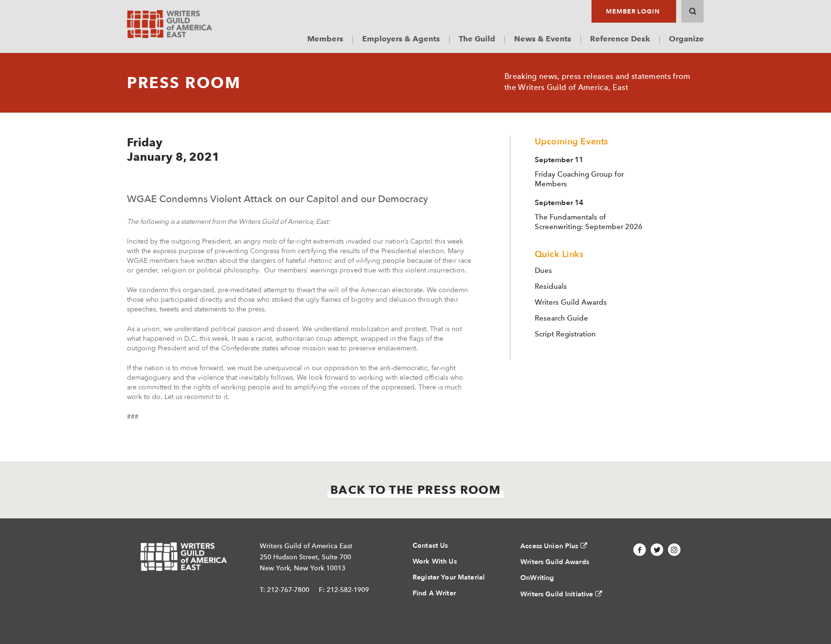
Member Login (633, 11)
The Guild (477, 38)
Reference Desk (620, 38)
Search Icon (692, 11)
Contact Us (430, 545)
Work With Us (435, 561)
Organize (686, 38)
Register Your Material (449, 577)
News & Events (542, 38)
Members (325, 38)
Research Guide (561, 318)
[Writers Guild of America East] (169, 24)
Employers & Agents (401, 38)
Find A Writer (434, 593)
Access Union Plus (549, 546)
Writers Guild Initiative (556, 594)
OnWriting (537, 577)
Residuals (551, 286)
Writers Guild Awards (571, 302)
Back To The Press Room (415, 490)
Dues (543, 270)
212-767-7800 (288, 589)
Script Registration (565, 334)
